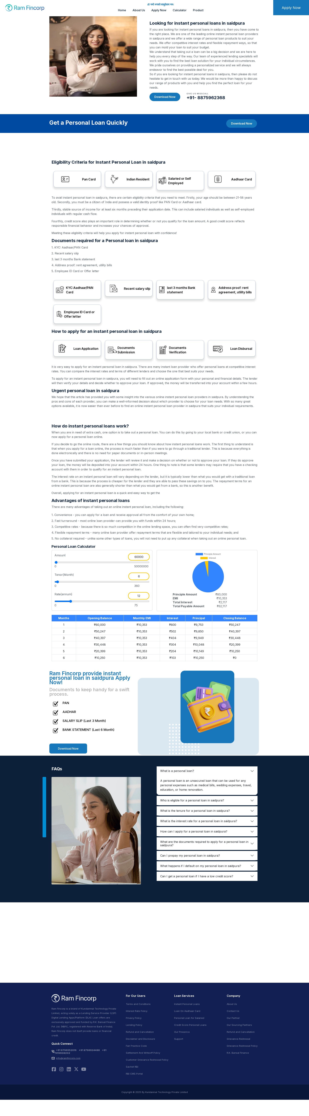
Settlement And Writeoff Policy (143, 1052)
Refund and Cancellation (140, 1031)
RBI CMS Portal (134, 1073)
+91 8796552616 (66, 1050)
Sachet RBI (132, 1066)
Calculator (180, 10)
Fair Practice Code (136, 1045)
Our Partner (233, 1017)
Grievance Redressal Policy (242, 1045)
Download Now (164, 97)
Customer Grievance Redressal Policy (147, 1059)
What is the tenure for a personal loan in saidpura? (195, 810)
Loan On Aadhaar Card (187, 1011)
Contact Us (233, 1011)
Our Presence (182, 1031)
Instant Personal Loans (187, 1004)
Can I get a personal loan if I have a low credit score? (196, 876)
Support (178, 1038)
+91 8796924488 (89, 1050)
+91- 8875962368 (206, 97)
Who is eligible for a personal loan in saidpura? (192, 800)
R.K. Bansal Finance (238, 1052)
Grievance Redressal (238, 1038)
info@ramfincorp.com (68, 1058)
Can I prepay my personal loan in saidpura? (190, 855)
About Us (139, 10)
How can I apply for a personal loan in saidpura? (193, 831)
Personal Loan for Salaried (189, 1017)
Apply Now (158, 10)
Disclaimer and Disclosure (140, 1038)
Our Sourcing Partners (239, 1024)
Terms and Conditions (138, 1004)
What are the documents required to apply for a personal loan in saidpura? (204, 843)
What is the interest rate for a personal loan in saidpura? (198, 821)
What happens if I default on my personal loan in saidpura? (200, 866)
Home (122, 10)
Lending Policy (134, 1024)
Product (198, 10)
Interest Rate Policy (136, 1011)
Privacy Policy (133, 1017)
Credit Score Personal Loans (190, 1024)
